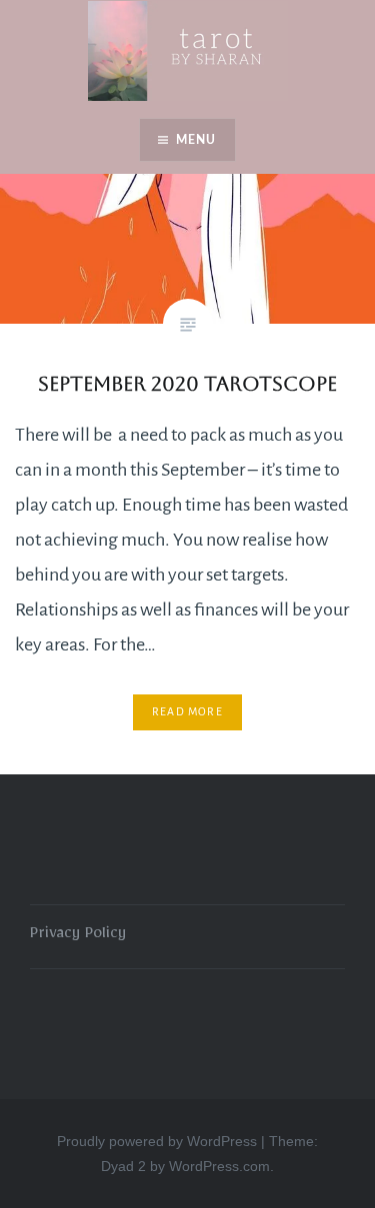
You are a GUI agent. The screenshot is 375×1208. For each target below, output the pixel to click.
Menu (196, 140)
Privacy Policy (78, 936)
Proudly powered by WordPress (157, 1141)
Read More (187, 711)
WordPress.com (219, 1166)
